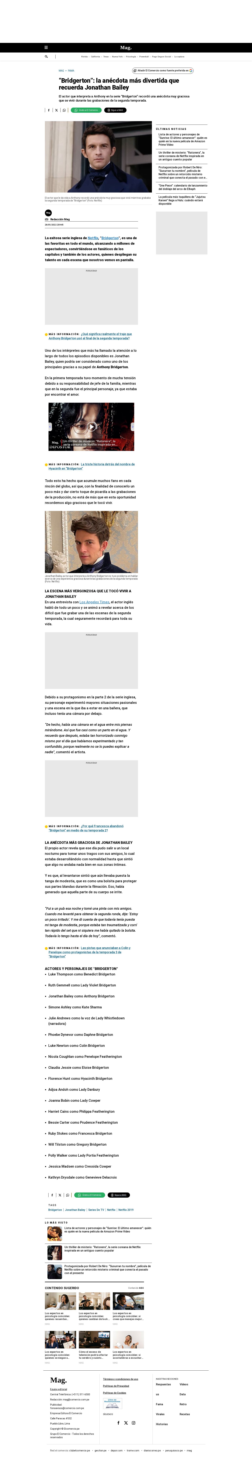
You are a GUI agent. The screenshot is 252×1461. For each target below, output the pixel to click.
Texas (106, 57)
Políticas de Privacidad (116, 1386)
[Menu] (48, 47)
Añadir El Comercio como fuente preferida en (163, 70)
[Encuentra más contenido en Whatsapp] (64, 110)
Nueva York (117, 57)
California (95, 57)
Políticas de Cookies (114, 1393)
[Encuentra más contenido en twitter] (56, 110)
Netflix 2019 (126, 1210)
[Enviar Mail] (47, 219)
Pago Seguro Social (161, 57)
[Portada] (58, 1386)
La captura (179, 57)
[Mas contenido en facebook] (118, 1423)
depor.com (117, 1450)
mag (189, 1450)
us (157, 1394)
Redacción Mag (60, 219)
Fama (159, 1404)
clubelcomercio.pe (80, 1450)
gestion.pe (101, 1450)
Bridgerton (55, 1210)
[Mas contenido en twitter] (126, 1423)
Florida (84, 57)
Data (183, 1394)
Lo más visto (56, 1222)
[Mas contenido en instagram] (133, 1423)
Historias (162, 1424)
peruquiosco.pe (174, 1450)
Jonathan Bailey (75, 1210)
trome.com (133, 1450)
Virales (160, 1414)
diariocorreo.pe (152, 1450)
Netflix (111, 1210)
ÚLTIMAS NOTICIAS (171, 129)
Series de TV (96, 1210)
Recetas (185, 1414)
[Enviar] (46, 57)
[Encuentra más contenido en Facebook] (49, 110)
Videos (184, 1384)
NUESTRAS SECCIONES (167, 1379)
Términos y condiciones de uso (120, 1379)
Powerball (144, 57)
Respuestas (163, 1384)
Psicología (131, 57)
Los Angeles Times (94, 602)
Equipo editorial (58, 1389)
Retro (183, 1404)
